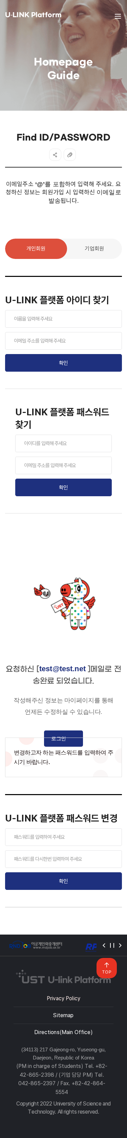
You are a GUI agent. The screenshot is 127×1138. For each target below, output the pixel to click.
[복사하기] (70, 155)
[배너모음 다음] (120, 945)
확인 (63, 363)
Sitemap (63, 1015)
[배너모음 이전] (104, 945)
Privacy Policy (63, 998)
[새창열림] (35, 945)
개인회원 (36, 248)
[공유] (55, 155)
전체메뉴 (118, 16)
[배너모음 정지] (112, 945)
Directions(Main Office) (63, 1032)
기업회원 (94, 248)
